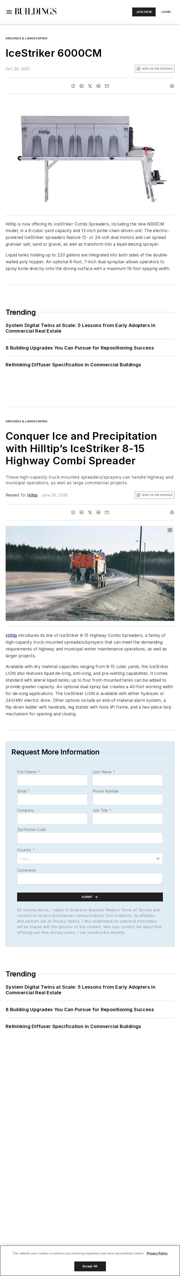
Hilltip (32, 495)
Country (26, 850)
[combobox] (90, 858)
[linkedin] (81, 86)
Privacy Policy (157, 1253)
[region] (90, 1260)
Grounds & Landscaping (27, 38)
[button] (9, 11)
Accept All (90, 1266)
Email (23, 791)
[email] (107, 86)
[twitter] (90, 86)
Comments (26, 870)
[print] (172, 86)
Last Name (103, 771)
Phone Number (105, 791)
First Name (28, 771)
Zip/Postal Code (31, 829)
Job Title (101, 810)
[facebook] (73, 86)
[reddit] (98, 86)
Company (25, 810)
